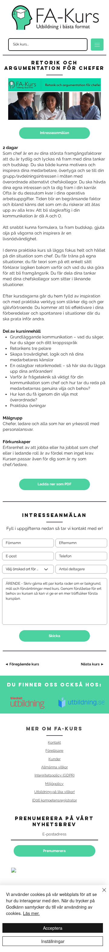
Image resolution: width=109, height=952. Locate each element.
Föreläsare (54, 750)
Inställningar (52, 941)
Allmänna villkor (54, 767)
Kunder (54, 759)
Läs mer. (31, 913)
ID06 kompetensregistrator (54, 800)
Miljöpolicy (54, 783)
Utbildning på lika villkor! (54, 791)
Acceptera (52, 928)
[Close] (100, 893)
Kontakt (54, 742)
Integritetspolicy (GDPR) (54, 775)
